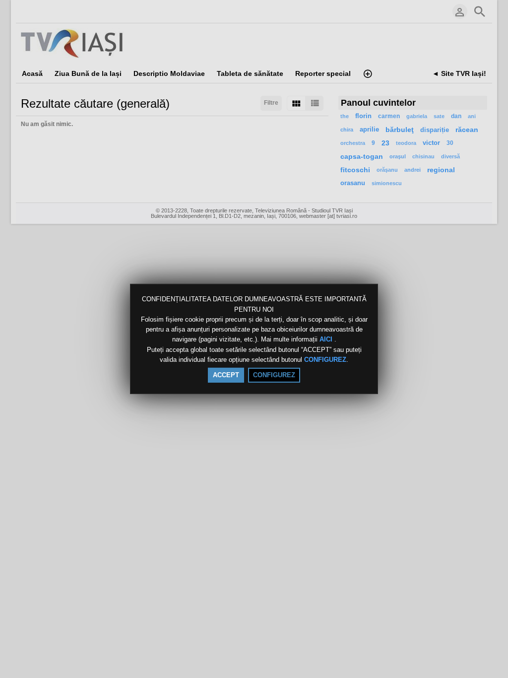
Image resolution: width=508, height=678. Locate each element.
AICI (326, 339)
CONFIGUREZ (325, 359)
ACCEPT (226, 375)
